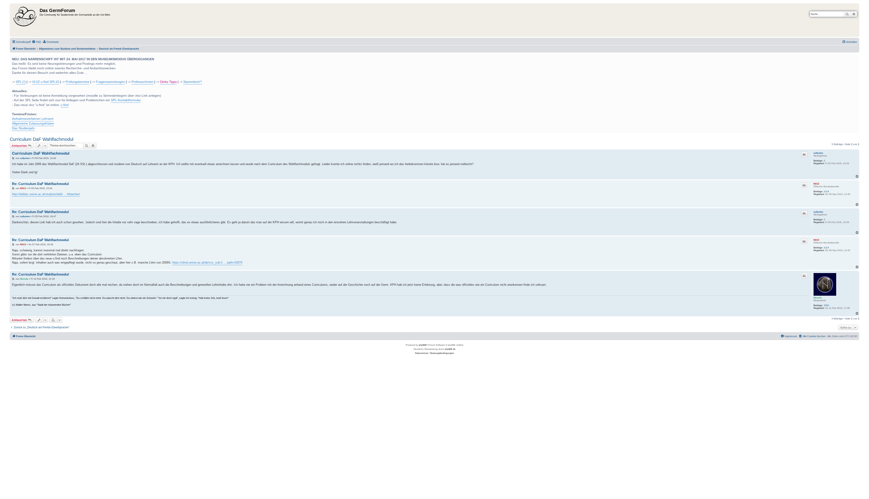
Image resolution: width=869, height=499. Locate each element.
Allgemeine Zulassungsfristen (33, 123)
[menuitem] (36, 42)
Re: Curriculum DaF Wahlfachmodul (40, 184)
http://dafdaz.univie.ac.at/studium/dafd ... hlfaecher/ (46, 194)
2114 (826, 191)
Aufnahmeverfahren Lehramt (32, 118)
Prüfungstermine (77, 82)
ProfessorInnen (142, 82)
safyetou (818, 153)
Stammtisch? (192, 82)
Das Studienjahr (23, 128)
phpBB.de (450, 349)
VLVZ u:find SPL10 (45, 82)
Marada (818, 297)
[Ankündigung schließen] (855, 57)
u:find (65, 105)
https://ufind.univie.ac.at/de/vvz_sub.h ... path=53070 (207, 262)
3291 (826, 305)
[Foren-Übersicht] (25, 20)
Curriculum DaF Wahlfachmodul (41, 139)
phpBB (422, 345)
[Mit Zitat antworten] (804, 154)
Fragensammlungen (110, 82)
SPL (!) (21, 82)
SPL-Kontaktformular (126, 100)
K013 (816, 183)
